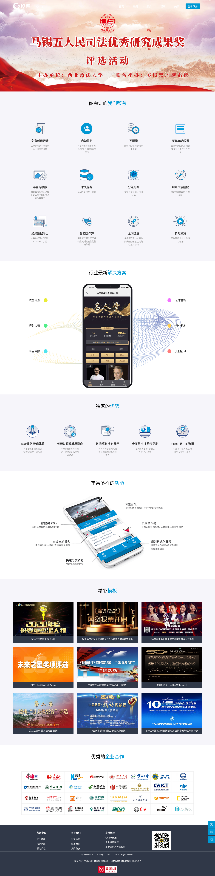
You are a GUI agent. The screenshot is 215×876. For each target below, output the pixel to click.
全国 (38, 7)
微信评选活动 (112, 840)
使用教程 (41, 839)
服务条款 (41, 848)
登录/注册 (193, 6)
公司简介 (75, 839)
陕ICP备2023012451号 (131, 861)
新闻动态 (75, 848)
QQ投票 (109, 845)
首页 (121, 6)
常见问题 (41, 844)
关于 (176, 6)
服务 (149, 6)
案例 (135, 6)
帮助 (162, 6)
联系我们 (75, 844)
